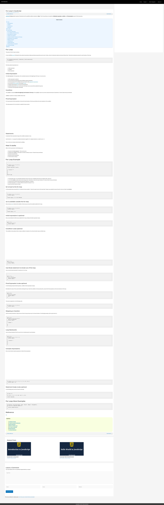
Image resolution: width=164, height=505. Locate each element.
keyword (13, 55)
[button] (146, 2)
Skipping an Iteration (10, 39)
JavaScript (8, 16)
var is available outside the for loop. (13, 32)
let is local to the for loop (11, 31)
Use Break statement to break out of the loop (14, 36)
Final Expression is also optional (12, 38)
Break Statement (109, 13)
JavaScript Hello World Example (67, 456)
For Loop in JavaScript (13, 427)
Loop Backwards (10, 41)
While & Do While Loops (13, 425)
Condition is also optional (11, 35)
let (17, 84)
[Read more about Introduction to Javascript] (19, 448)
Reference (8, 46)
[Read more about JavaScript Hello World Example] (72, 448)
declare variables (16, 83)
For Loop (7, 21)
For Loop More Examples (10, 45)
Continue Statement (12, 429)
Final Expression (9, 26)
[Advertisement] (59, 119)
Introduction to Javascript (12, 456)
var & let (24, 83)
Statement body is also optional (12, 43)
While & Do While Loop (10, 13)
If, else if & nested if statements (14, 423)
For (6, 414)
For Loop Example (9, 30)
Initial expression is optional (11, 34)
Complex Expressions (10, 42)
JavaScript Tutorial (12, 421)
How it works (8, 28)
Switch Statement (12, 424)
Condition (9, 24)
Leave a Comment (8, 12)
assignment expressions (33, 81)
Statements (9, 27)
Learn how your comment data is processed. (27, 496)
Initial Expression (10, 23)
